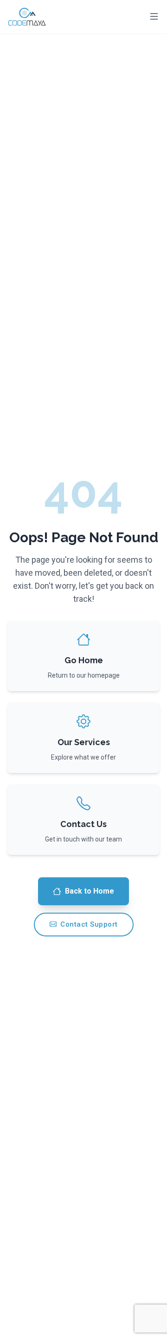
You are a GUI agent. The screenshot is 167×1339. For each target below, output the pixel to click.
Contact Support (89, 924)
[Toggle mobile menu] (154, 16)
